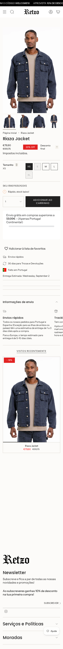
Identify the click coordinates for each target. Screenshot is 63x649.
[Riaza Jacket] (31, 399)
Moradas (12, 637)
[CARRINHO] (58, 12)
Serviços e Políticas (23, 624)
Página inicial (10, 132)
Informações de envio (18, 302)
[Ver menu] (4, 12)
